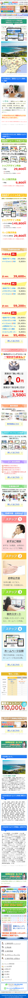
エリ (22, 0)
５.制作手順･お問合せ (12, 958)
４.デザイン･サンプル (12, 955)
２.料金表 (8, 947)
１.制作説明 (13, 943)
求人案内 (6, 974)
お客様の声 (7, 969)
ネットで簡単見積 (9, 963)
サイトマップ (8, 979)
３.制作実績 (9, 951)
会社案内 (6, 971)
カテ (24, 0)
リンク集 (6, 977)
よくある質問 (8, 966)
